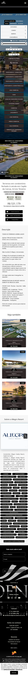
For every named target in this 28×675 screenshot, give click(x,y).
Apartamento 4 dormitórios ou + (14, 85)
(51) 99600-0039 (7, 14)
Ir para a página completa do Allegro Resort (14, 541)
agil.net (19, 656)
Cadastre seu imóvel (14, 639)
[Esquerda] (1, 159)
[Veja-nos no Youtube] (19, 598)
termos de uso (19, 669)
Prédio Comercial (14, 121)
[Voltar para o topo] (3, 660)
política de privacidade (9, 669)
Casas (14, 94)
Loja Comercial (14, 117)
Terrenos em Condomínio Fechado (14, 130)
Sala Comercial (13, 126)
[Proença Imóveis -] (14, 587)
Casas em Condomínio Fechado (14, 99)
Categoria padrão (14, 103)
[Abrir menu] (25, 3)
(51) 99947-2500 (21, 14)
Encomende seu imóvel (14, 641)
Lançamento (14, 112)
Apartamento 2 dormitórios (14, 76)
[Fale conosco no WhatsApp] (12, 598)
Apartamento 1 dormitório (14, 72)
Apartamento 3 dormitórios (14, 81)
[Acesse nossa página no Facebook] (8, 598)
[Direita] (26, 159)
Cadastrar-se (14, 582)
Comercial (14, 108)
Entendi (14, 672)
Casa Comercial (14, 90)
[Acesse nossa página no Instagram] (15, 598)
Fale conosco (14, 643)
